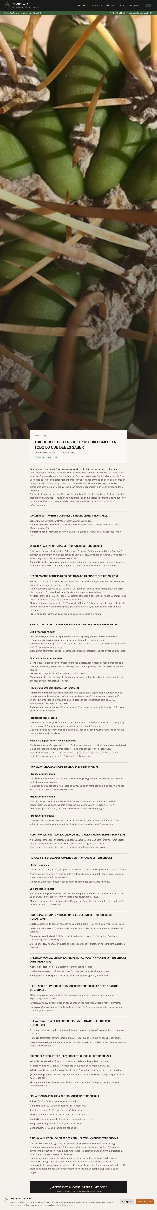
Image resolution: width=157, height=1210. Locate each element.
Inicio (36, 436)
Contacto (133, 5)
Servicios (110, 5)
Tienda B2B (97, 5)
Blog (122, 5)
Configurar (127, 1202)
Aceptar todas (144, 1202)
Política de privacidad (64, 1205)
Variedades (82, 5)
